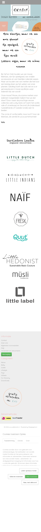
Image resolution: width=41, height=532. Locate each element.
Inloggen (4, 16)
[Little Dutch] (20, 159)
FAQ (2, 348)
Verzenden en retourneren (10, 351)
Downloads (5, 380)
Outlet (3, 367)
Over (28, 441)
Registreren (13, 16)
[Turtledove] (20, 140)
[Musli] (20, 275)
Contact (4, 340)
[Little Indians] (20, 177)
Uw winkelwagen (31, 17)
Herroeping (6, 354)
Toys (2, 373)
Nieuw (3, 362)
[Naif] (20, 196)
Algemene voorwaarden (10, 345)
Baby (3, 365)
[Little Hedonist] (20, 260)
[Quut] (20, 237)
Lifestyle (4, 370)
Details (20, 441)
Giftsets (3, 375)
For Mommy (5, 378)
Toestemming (9, 441)
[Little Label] (20, 298)
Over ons (4, 343)
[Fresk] (20, 219)
